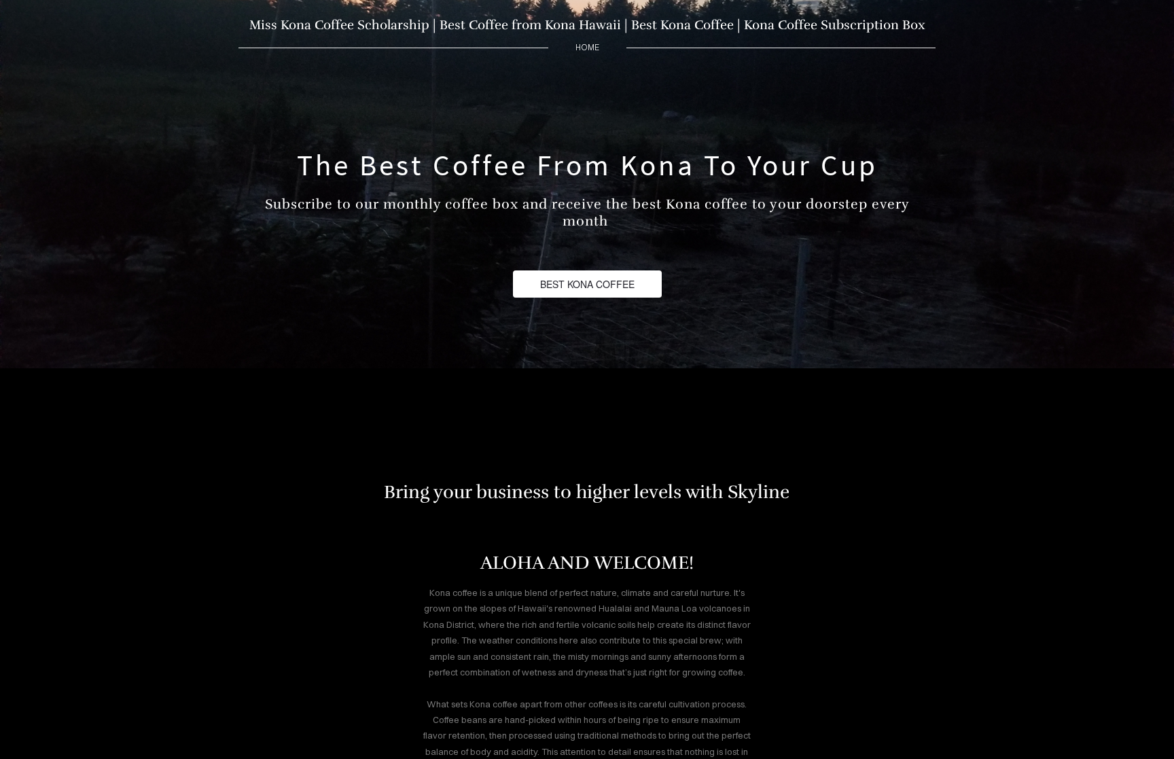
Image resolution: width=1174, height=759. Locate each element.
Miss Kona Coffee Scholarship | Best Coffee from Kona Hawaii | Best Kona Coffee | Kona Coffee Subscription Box (587, 25)
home (587, 47)
